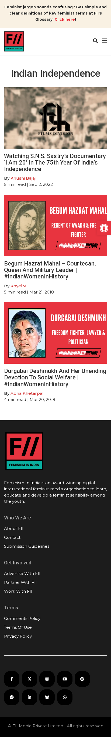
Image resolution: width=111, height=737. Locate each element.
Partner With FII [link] (20, 582)
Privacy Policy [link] (18, 636)
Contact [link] (12, 537)
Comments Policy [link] (22, 618)
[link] (104, 228)
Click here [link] (65, 19)
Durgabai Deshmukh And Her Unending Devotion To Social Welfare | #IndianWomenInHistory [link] (55, 377)
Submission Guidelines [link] (26, 546)
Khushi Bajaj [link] (23, 178)
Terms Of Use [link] (18, 627)
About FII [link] (13, 528)
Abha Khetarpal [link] (27, 393)
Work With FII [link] (18, 591)
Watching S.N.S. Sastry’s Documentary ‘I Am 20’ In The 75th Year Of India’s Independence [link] (55, 162)
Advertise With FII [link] (22, 573)
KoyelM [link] (18, 285)
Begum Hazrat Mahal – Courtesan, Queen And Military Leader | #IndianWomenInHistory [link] (50, 270)
